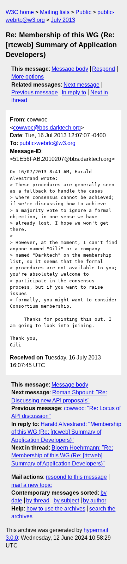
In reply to (74, 92)
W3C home (20, 12)
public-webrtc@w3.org (47, 143)
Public (83, 12)
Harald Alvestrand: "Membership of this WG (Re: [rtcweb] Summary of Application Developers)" (66, 432)
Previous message (34, 92)
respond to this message (76, 477)
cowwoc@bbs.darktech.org (47, 128)
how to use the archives (55, 509)
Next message (81, 85)
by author (94, 500)
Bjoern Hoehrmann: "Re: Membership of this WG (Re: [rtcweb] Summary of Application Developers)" (62, 455)
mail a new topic (31, 485)
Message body (70, 69)
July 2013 (63, 20)
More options (27, 77)
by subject (66, 500)
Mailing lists (54, 12)
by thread (37, 500)
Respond (103, 69)
